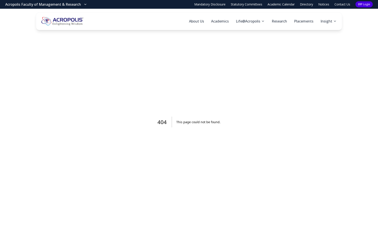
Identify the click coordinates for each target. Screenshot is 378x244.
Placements (303, 21)
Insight (326, 21)
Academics (220, 21)
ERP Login (364, 4)
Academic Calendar (281, 4)
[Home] (62, 21)
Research (279, 21)
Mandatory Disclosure (210, 4)
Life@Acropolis (248, 21)
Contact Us (342, 4)
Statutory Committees (246, 4)
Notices (323, 4)
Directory (306, 4)
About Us (196, 21)
